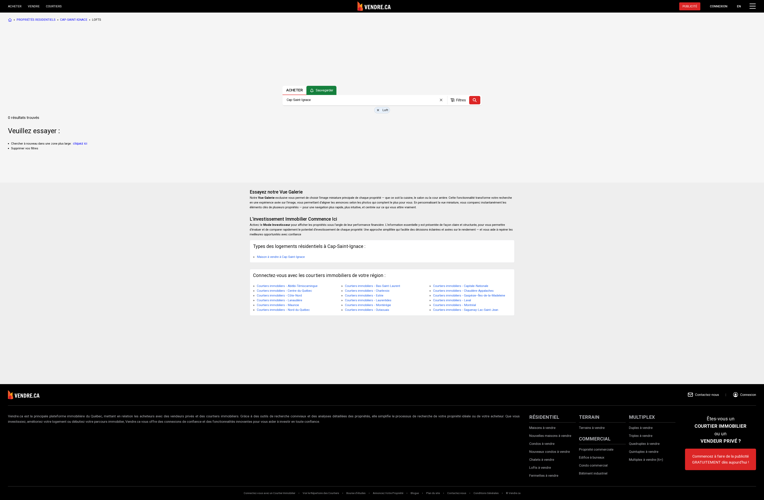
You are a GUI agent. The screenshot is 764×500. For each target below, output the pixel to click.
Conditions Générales (486, 493)
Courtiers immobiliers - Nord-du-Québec (283, 310)
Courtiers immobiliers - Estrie (364, 295)
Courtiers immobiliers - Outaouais (367, 310)
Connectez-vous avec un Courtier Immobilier (269, 493)
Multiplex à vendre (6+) (646, 460)
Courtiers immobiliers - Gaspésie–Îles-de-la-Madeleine (469, 295)
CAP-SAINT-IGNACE (73, 20)
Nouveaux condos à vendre (549, 452)
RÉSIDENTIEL (544, 417)
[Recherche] (474, 100)
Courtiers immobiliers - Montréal (454, 305)
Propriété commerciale (596, 449)
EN (739, 6)
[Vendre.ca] (26, 395)
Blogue (415, 493)
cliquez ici (80, 143)
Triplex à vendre (640, 436)
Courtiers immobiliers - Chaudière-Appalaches (463, 291)
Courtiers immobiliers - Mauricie (278, 305)
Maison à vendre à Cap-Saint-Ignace (281, 257)
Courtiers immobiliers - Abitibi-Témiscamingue (287, 286)
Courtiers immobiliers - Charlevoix (367, 291)
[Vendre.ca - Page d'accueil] (11, 19)
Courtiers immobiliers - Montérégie (368, 305)
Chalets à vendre (541, 460)
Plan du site (433, 493)
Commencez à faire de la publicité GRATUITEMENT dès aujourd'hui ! (720, 459)
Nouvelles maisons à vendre (550, 436)
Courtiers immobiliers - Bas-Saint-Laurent (372, 286)
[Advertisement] (381, 55)
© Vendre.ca (513, 493)
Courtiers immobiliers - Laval (452, 300)
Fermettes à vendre (543, 475)
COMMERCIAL (595, 439)
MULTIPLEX (642, 417)
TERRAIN (589, 417)
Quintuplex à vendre (643, 452)
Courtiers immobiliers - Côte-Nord (279, 295)
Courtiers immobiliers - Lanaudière (279, 300)
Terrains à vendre (592, 428)
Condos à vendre (541, 444)
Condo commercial (593, 465)
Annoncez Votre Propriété (388, 493)
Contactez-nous (456, 493)
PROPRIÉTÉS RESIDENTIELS (36, 20)
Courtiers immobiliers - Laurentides (368, 300)
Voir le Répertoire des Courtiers (321, 493)
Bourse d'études (355, 493)
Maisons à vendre (542, 428)
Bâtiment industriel (593, 473)
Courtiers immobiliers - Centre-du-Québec (284, 291)
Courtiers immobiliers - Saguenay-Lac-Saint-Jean (465, 310)
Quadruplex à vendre (644, 444)
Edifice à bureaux (591, 457)
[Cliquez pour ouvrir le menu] (752, 6)
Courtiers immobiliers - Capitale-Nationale (460, 286)
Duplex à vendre (641, 428)
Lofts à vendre (540, 468)
